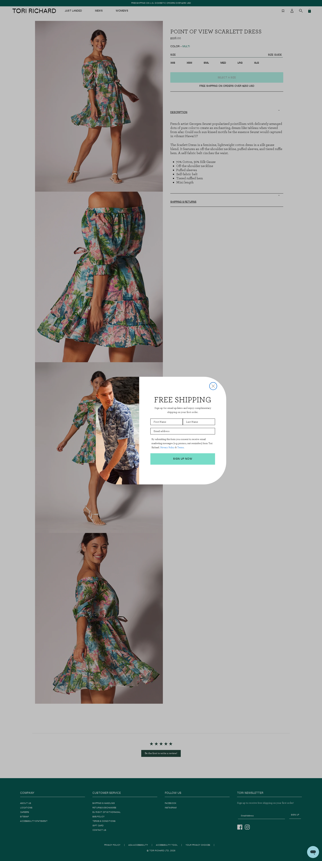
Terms (180, 447)
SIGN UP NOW (182, 459)
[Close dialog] (213, 386)
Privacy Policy (167, 447)
